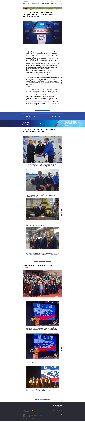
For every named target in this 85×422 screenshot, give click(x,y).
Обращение (45, 3)
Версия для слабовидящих (59, 1)
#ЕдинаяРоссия (49, 261)
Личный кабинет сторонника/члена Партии (56, 3)
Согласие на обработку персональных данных (28, 418)
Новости (31, 9)
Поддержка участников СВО (42, 7)
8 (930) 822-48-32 (57, 405)
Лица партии (34, 404)
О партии (24, 404)
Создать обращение (56, 116)
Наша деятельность (27, 9)
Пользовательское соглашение (26, 416)
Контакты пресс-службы (36, 405)
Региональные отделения (46, 404)
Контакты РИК (25, 405)
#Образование (48, 399)
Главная (23, 9)
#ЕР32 (36, 261)
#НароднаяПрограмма (42, 261)
